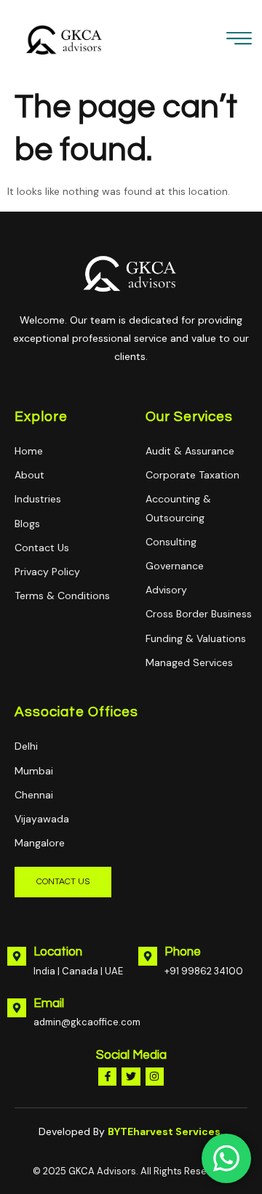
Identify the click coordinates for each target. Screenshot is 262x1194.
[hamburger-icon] (239, 42)
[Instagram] (155, 1076)
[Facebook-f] (107, 1076)
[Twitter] (131, 1076)
